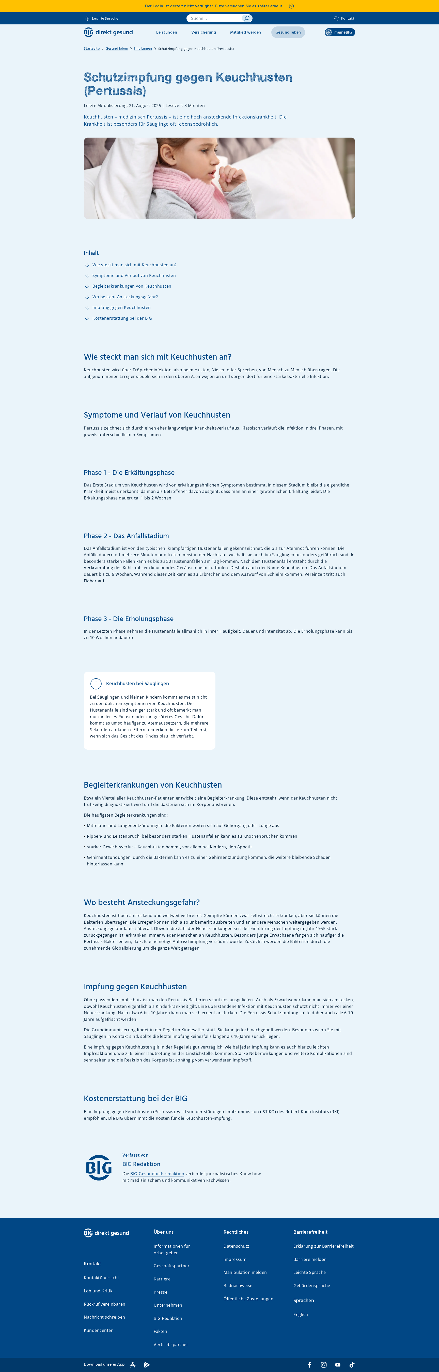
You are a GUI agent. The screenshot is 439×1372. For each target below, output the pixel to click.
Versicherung (203, 32)
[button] (115, 1264)
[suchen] (247, 18)
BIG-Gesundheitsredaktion (157, 1173)
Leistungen (166, 32)
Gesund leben (288, 32)
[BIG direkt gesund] (108, 32)
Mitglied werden (245, 32)
